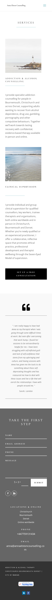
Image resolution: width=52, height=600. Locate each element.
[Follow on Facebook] (8, 493)
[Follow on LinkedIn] (14, 493)
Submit (39, 482)
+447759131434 (26, 534)
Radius (16, 575)
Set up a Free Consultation (26, 274)
